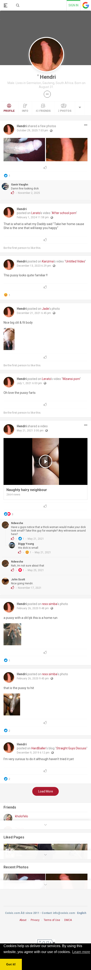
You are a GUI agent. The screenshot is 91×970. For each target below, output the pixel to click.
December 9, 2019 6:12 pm (33, 752)
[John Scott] (5, 581)
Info (25, 110)
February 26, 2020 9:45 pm (33, 678)
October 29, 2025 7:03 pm (32, 130)
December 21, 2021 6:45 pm (34, 313)
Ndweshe (17, 523)
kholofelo (21, 816)
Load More (45, 791)
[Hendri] (9, 129)
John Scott (18, 579)
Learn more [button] (81, 952)
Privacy (35, 920)
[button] (47, 94)
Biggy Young (26, 543)
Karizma (48, 261)
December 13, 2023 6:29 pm (34, 265)
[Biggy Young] (12, 545)
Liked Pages (14, 837)
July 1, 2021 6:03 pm (29, 383)
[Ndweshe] (5, 524)
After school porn (64, 213)
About (23, 920)
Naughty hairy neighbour (26, 490)
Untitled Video (75, 261)
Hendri (48, 77)
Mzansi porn (71, 379)
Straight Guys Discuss (71, 748)
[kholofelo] (8, 818)
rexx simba (49, 604)
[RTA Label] (45, 942)
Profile (9, 110)
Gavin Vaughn (19, 184)
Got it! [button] (11, 964)
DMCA (68, 920)
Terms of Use (52, 920)
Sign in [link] (73, 5)
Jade (45, 308)
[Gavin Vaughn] (5, 186)
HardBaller (38, 748)
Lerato (35, 213)
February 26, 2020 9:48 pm (33, 608)
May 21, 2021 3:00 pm (30, 430)
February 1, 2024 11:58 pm (33, 217)
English (81, 913)
